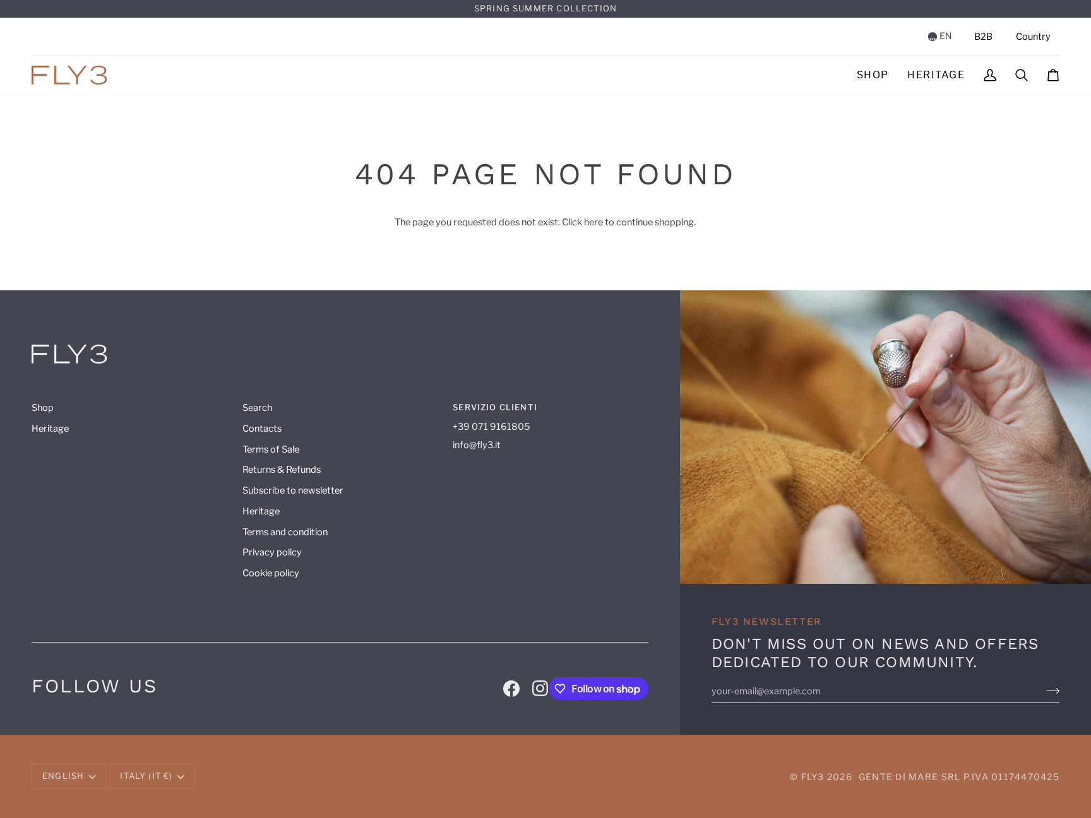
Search (257, 407)
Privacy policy (272, 552)
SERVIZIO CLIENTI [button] (495, 407)
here (593, 222)
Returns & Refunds (281, 469)
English (63, 776)
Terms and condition (285, 532)
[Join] (1052, 690)
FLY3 (813, 776)
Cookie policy (270, 573)
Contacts (262, 428)
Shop (43, 407)
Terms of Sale (270, 449)
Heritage (50, 428)
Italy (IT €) (146, 776)
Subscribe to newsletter (292, 490)
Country (1033, 36)
